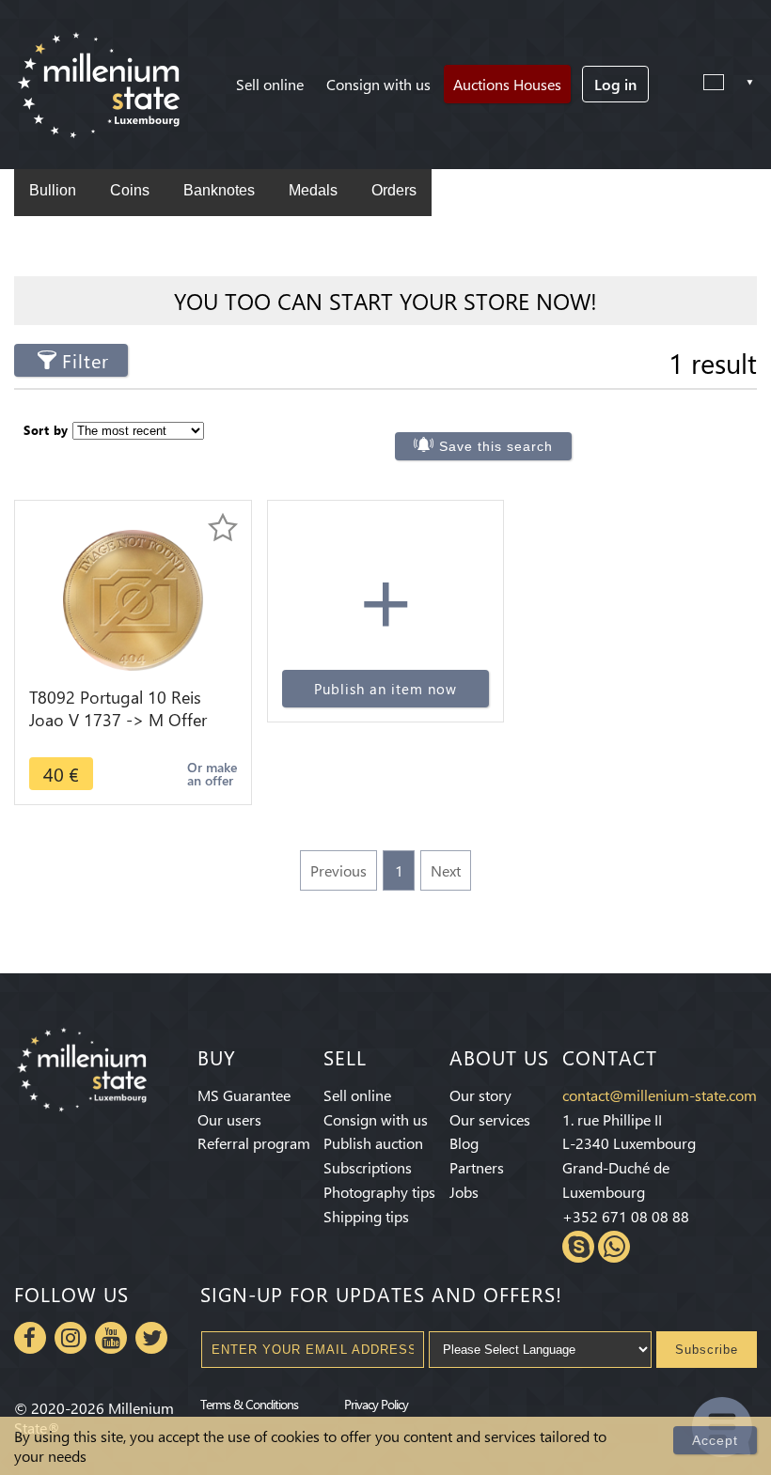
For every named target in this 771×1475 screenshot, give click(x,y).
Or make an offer (212, 773)
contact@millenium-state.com (659, 1095)
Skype (578, 1247)
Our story (480, 1095)
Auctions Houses (507, 84)
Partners (476, 1167)
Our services (489, 1119)
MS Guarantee (244, 1095)
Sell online (270, 84)
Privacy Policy (376, 1403)
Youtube (111, 1338)
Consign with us (378, 84)
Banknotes (219, 190)
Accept (715, 1440)
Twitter (151, 1338)
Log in (615, 84)
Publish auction (373, 1143)
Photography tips (379, 1192)
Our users (229, 1119)
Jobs (464, 1192)
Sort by (46, 430)
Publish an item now (385, 688)
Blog (464, 1143)
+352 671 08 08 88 (625, 1216)
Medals (313, 190)
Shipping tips (366, 1216)
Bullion (52, 190)
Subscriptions (367, 1167)
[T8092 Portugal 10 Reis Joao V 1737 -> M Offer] (133, 598)
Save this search (496, 446)
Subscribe (706, 1350)
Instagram (71, 1338)
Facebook (30, 1338)
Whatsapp (614, 1247)
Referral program (253, 1143)
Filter (85, 360)
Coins (129, 190)
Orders (394, 190)
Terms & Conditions (249, 1403)
